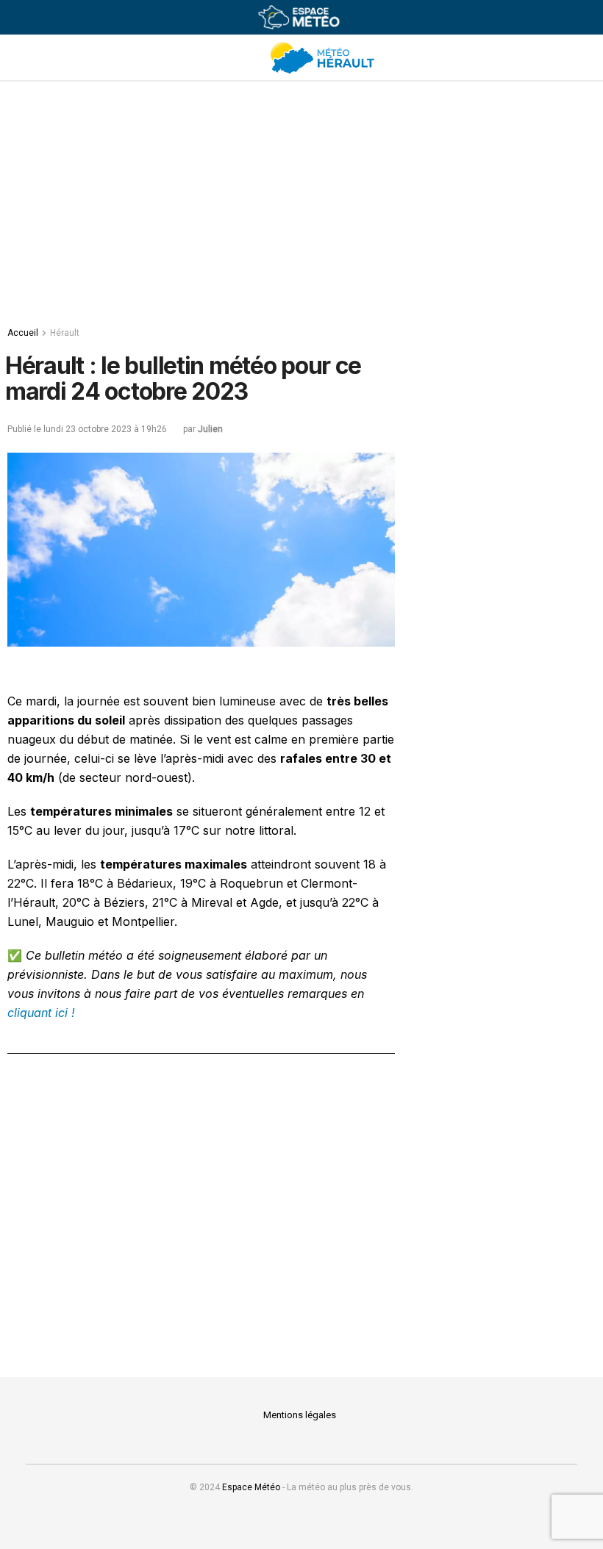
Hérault (64, 333)
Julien (210, 429)
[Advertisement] (305, 199)
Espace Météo (251, 1487)
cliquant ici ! (41, 1012)
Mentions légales (299, 1414)
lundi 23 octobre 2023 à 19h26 (105, 429)
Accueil (22, 333)
